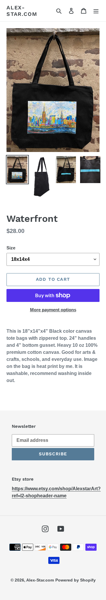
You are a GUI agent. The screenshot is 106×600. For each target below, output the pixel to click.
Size (10, 247)
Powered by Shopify (75, 580)
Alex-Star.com (21, 10)
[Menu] (96, 11)
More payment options (53, 309)
